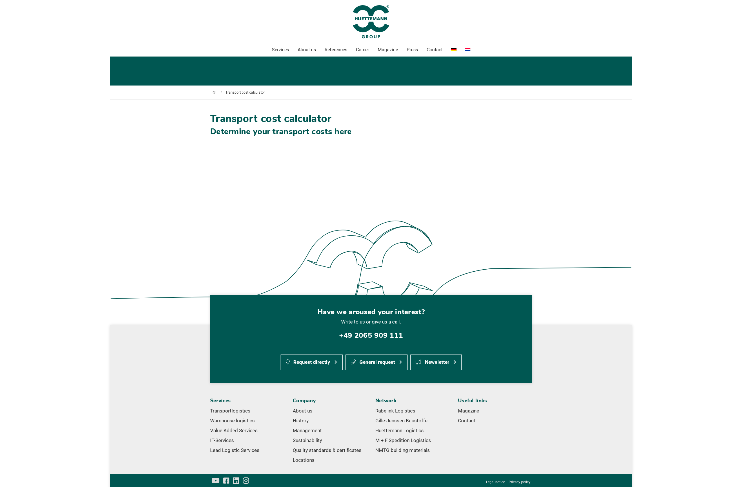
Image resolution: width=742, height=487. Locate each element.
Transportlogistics (230, 411)
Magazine (468, 411)
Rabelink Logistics (395, 411)
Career (362, 49)
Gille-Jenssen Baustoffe (401, 421)
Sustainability (307, 440)
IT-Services (222, 440)
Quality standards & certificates (327, 450)
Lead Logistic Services (234, 450)
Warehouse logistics (232, 421)
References (336, 49)
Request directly (311, 362)
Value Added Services (234, 430)
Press (412, 49)
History (301, 421)
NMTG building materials (402, 450)
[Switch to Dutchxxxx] (468, 49)
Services (280, 49)
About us (302, 411)
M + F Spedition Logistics (403, 440)
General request (376, 362)
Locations (303, 460)
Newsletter (436, 362)
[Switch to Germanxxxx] (454, 49)
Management (307, 430)
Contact (466, 421)
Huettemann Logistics (399, 430)
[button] (729, 474)
